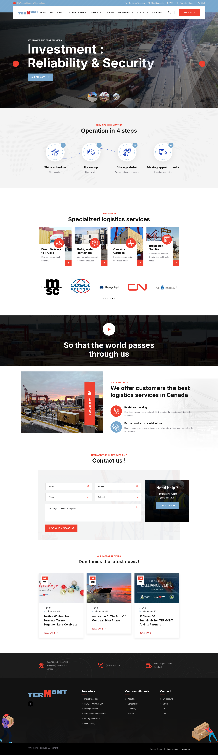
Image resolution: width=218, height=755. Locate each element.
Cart (203, 3)
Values (131, 713)
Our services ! (38, 77)
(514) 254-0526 (167, 498)
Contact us (165, 505)
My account (168, 699)
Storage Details (91, 709)
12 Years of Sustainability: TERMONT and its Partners (108, 620)
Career (165, 704)
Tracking (188, 12)
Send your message (59, 528)
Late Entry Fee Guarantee (95, 713)
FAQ (164, 709)
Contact (142, 12)
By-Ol (48, 608)
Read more (50, 628)
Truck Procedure (91, 699)
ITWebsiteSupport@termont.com (31, 3)
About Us (186, 749)
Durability (132, 709)
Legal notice (172, 749)
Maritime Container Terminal (155, 249)
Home (43, 12)
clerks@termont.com (167, 494)
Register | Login (186, 3)
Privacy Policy (156, 749)
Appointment (125, 12)
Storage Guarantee (92, 718)
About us (55, 12)
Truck (108, 12)
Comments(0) (53, 611)
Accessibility (90, 723)
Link (164, 713)
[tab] (65, 472)
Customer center (75, 12)
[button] (41, 287)
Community (133, 704)
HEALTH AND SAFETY (93, 704)
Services (95, 12)
